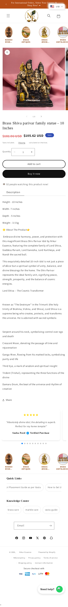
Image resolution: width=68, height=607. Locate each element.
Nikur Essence (25, 552)
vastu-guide (49, 509)
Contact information (44, 563)
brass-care (11, 509)
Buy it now (34, 173)
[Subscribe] (50, 526)
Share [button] (9, 399)
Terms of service (50, 558)
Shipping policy (25, 563)
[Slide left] (26, 116)
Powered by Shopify (46, 552)
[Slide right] (41, 116)
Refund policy (19, 558)
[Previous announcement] (6, 4)
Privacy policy (34, 558)
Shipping (21, 143)
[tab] (13, 192)
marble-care (29, 509)
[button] (8, 15)
